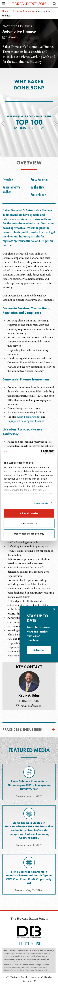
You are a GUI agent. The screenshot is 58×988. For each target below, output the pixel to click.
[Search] (54, 3)
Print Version (11, 37)
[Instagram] (26, 943)
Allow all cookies (29, 513)
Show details (41, 503)
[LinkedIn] (31, 943)
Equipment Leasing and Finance (25, 421)
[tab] (8, 179)
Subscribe (38, 650)
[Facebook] (20, 943)
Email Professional (30, 706)
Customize (27, 523)
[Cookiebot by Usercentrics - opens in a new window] (41, 452)
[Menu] (3, 3)
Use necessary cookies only (29, 533)
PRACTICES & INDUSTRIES (22, 729)
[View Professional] (29, 681)
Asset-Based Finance (29, 417)
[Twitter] (37, 943)
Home (5, 11)
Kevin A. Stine (29, 695)
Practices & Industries (24, 11)
